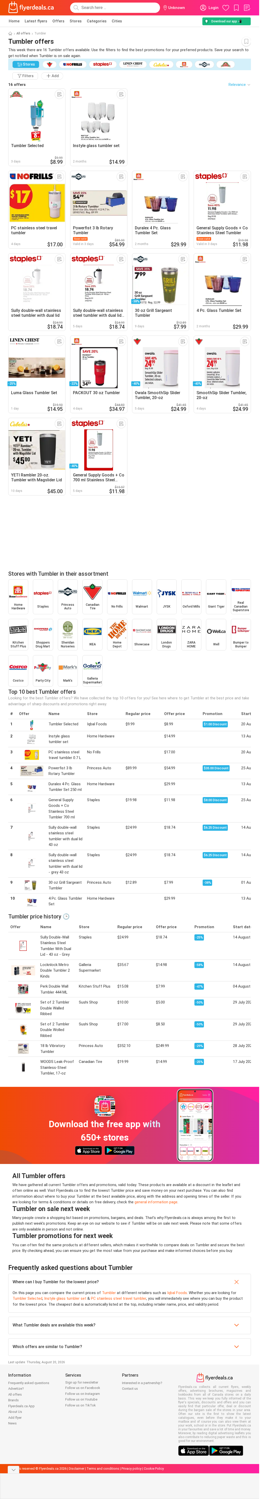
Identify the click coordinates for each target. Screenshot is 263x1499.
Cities (117, 21)
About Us (15, 1412)
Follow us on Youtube (81, 1399)
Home (14, 21)
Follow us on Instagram (82, 1394)
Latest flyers (36, 21)
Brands (13, 1400)
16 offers (17, 84)
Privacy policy (131, 1468)
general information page (156, 1202)
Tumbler (109, 1292)
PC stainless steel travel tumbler (118, 1298)
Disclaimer (76, 1468)
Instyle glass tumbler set (65, 1298)
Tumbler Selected (27, 1298)
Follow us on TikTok (80, 1405)
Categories (97, 21)
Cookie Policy (154, 1468)
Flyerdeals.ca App (21, 1406)
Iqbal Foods (177, 1292)
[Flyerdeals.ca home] (31, 7)
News (12, 1423)
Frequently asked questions (28, 1383)
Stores (76, 21)
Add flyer (15, 1418)
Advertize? (16, 1388)
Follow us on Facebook (82, 1388)
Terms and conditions (103, 1468)
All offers (23, 33)
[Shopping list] (247, 8)
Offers (58, 21)
